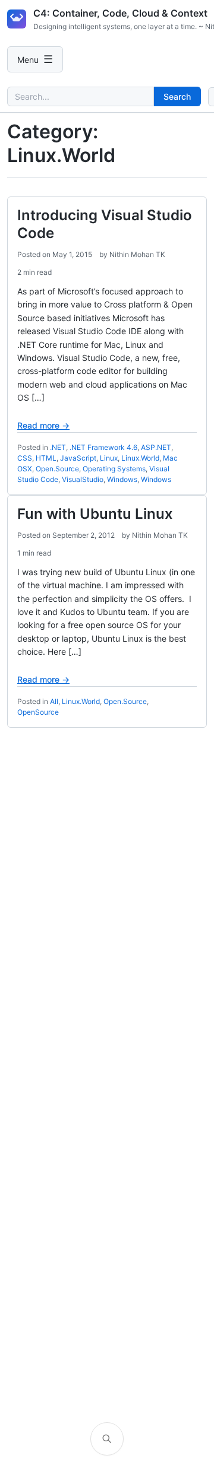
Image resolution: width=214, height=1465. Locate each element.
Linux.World (140, 458)
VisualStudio (82, 479)
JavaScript (78, 458)
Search (177, 96)
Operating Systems (114, 468)
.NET (58, 447)
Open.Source (57, 468)
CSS (24, 458)
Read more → (43, 425)
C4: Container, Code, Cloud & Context (120, 13)
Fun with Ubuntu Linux (95, 513)
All (54, 701)
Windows (122, 479)
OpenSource (38, 712)
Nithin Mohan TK (137, 254)
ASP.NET (156, 447)
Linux (109, 458)
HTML (46, 458)
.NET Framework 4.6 (103, 447)
